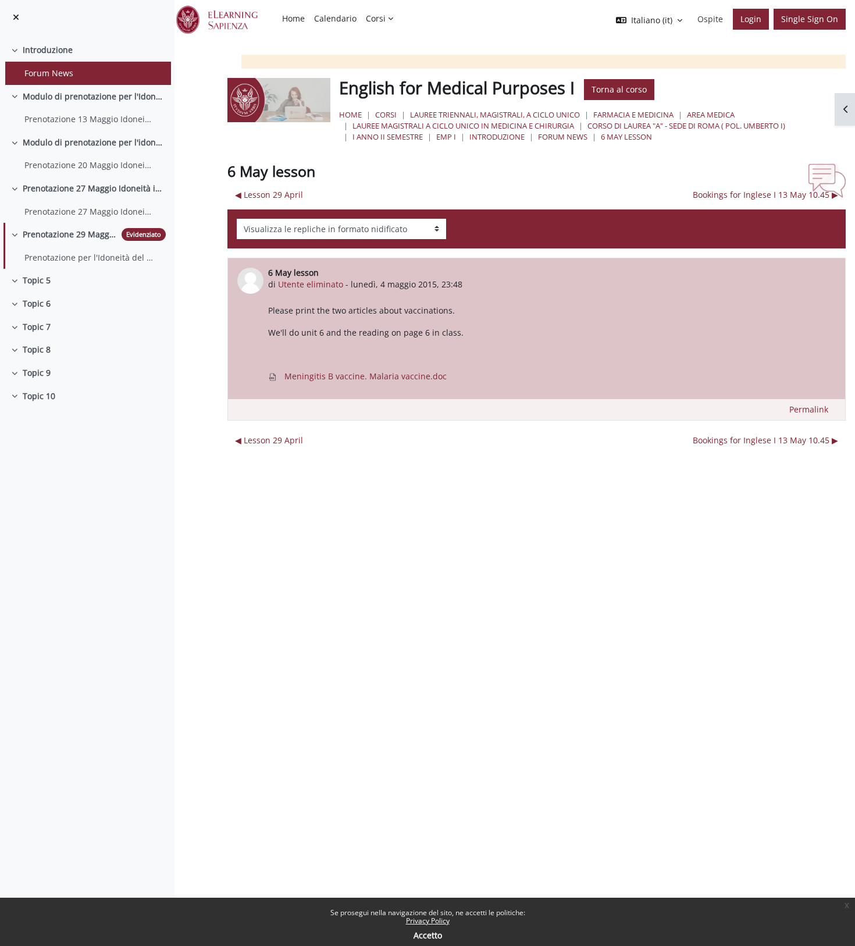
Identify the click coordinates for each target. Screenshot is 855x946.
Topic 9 (37, 372)
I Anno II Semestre (387, 136)
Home (350, 114)
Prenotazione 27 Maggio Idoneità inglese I (94, 188)
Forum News (48, 73)
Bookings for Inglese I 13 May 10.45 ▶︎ (765, 194)
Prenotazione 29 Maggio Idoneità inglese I (70, 234)
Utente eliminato (310, 284)
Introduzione (48, 49)
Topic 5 (37, 280)
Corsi (386, 114)
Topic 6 (37, 303)
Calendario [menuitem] (335, 18)
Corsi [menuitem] (376, 18)
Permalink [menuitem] (808, 409)
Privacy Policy (428, 921)
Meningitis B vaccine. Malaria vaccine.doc (364, 376)
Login (750, 18)
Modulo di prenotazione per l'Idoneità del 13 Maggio (94, 96)
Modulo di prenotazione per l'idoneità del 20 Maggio (94, 142)
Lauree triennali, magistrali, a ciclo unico (495, 114)
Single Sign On (809, 18)
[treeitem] (86, 61)
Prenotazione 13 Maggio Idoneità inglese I (89, 119)
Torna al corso (619, 89)
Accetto (428, 935)
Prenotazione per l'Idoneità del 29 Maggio (89, 257)
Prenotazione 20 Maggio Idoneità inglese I (89, 164)
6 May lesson (626, 136)
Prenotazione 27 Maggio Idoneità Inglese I (89, 211)
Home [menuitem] (293, 18)
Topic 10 (39, 395)
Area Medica (711, 114)
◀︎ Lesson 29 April (269, 194)
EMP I (446, 136)
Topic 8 (37, 349)
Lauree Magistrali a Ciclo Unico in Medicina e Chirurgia (463, 125)
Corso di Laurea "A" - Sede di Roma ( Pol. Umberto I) (686, 125)
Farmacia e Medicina (633, 114)
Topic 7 (37, 326)
